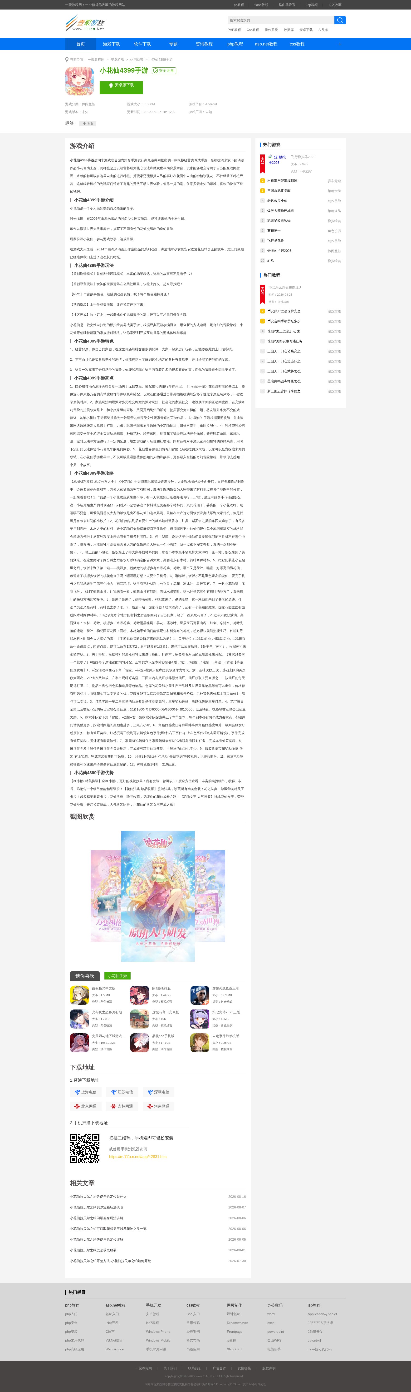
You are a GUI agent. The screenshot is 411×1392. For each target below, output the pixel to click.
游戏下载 (111, 44)
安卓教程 (152, 1314)
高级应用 (193, 1349)
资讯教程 (204, 44)
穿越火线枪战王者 (225, 988)
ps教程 (239, 5)
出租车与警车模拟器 (282, 181)
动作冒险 (334, 201)
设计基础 (233, 1314)
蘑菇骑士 (274, 231)
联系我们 (194, 1368)
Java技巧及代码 (320, 1349)
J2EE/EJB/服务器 (320, 1323)
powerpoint (275, 1331)
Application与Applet (322, 1314)
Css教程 (253, 30)
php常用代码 (74, 1340)
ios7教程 (152, 1323)
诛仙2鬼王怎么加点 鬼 (283, 331)
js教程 (231, 1340)
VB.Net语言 (114, 1340)
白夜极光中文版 (103, 988)
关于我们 (170, 1368)
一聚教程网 (96, 59)
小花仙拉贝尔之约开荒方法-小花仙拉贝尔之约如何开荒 (110, 1261)
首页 (80, 44)
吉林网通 (125, 1106)
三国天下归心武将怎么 (284, 371)
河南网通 (161, 1106)
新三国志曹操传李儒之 (284, 391)
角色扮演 (334, 231)
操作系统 (271, 30)
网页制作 (234, 1305)
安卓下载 (306, 30)
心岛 (270, 261)
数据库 (289, 30)
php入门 (71, 1314)
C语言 (110, 1331)
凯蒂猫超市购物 (279, 221)
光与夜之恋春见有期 (107, 1012)
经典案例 (193, 1331)
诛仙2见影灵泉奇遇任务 (285, 341)
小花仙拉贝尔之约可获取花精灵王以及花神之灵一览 (108, 1229)
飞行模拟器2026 (303, 157)
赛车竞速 (334, 181)
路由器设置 (287, 5)
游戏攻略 (283, 301)
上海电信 (89, 1092)
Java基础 (315, 1340)
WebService (115, 1349)
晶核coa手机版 (163, 1036)
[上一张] (114, 898)
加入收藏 (335, 5)
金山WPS (274, 1340)
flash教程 (261, 5)
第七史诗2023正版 (226, 1012)
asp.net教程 (266, 44)
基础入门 (112, 1314)
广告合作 (219, 1368)
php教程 (235, 44)
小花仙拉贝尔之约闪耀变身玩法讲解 (96, 1218)
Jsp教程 (312, 5)
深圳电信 (161, 1092)
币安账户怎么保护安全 (284, 311)
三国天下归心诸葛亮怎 (284, 351)
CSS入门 (193, 1314)
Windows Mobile (158, 1340)
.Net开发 (112, 1323)
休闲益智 (136, 59)
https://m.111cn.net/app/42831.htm (137, 1157)
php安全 (71, 1323)
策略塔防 (334, 211)
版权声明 (269, 1368)
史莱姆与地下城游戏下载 (108, 1036)
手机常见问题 (156, 1349)
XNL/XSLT (234, 1349)
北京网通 (89, 1106)
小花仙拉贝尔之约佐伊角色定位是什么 (98, 1196)
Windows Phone (158, 1331)
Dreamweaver (237, 1323)
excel (271, 1323)
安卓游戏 (117, 59)
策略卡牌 (334, 191)
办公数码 (275, 1305)
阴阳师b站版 (161, 988)
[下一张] (202, 898)
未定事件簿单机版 (225, 1036)
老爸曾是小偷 (277, 201)
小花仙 (88, 123)
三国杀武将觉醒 (279, 191)
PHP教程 (234, 30)
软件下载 (142, 44)
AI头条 (323, 30)
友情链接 (244, 1368)
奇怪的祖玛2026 (279, 251)
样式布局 (193, 1340)
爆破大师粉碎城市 (280, 211)
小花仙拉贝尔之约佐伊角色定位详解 (96, 1239)
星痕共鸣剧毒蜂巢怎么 (284, 381)
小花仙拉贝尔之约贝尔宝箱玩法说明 (96, 1207)
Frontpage (235, 1331)
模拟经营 (334, 221)
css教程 (297, 44)
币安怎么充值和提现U (285, 287)
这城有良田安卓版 (165, 1012)
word (271, 1314)
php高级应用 (74, 1349)
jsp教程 (314, 1305)
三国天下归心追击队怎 (284, 361)
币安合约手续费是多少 (284, 321)
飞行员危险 (275, 241)
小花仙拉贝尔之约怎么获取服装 (93, 1250)
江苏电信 (125, 1092)
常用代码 (193, 1323)
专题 (173, 44)
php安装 (71, 1331)
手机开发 (153, 1305)
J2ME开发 (315, 1331)
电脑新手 (274, 1349)
